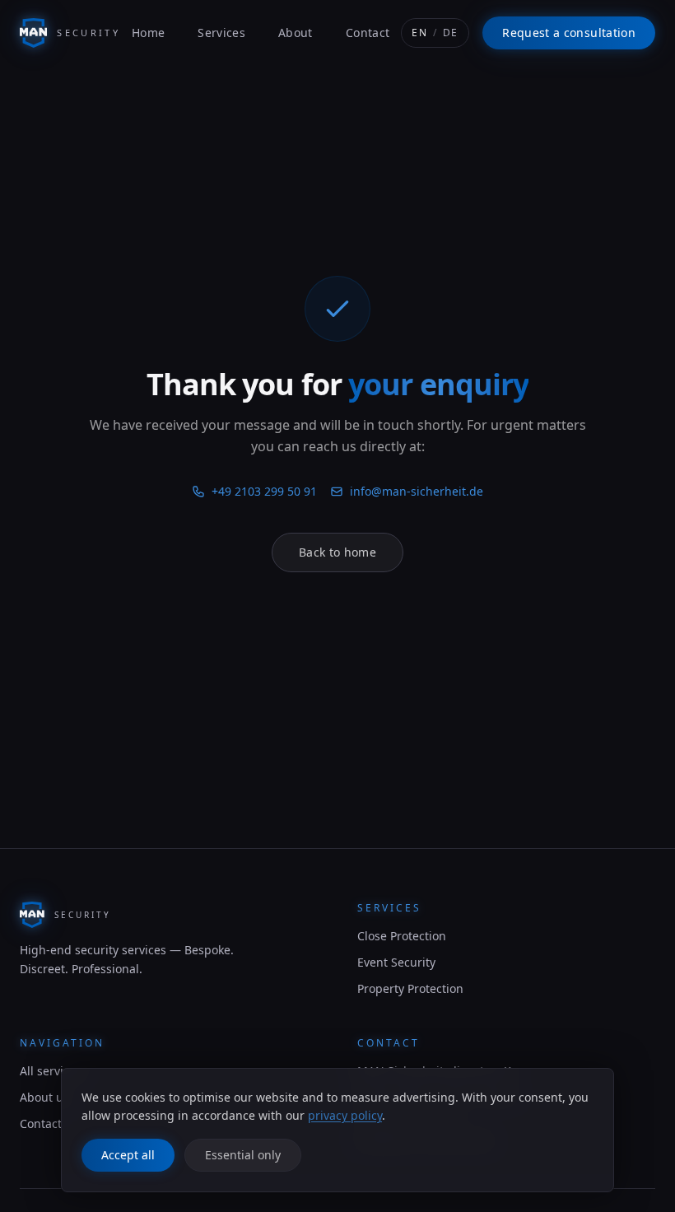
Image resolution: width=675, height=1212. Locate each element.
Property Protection (410, 988)
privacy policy (345, 1115)
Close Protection (401, 936)
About (295, 32)
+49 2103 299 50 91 (264, 491)
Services (221, 32)
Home (148, 32)
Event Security (396, 962)
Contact (367, 32)
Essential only (243, 1155)
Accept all (128, 1155)
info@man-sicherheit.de (416, 491)
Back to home (337, 552)
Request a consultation (568, 32)
